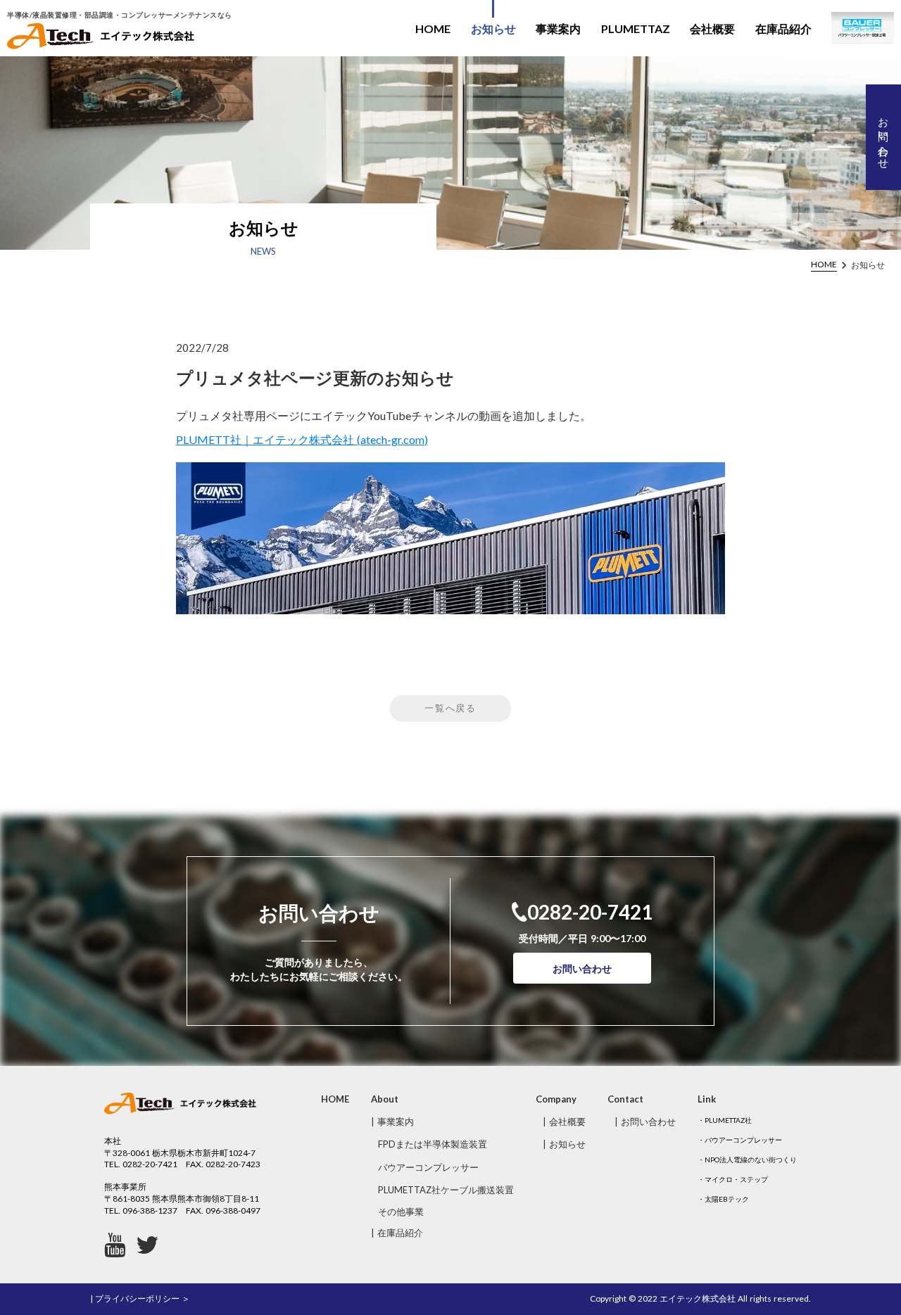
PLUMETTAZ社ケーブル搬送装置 (446, 1189)
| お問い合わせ (645, 1121)
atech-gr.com (392, 439)
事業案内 (558, 28)
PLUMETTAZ (635, 28)
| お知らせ (564, 1144)
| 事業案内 (392, 1121)
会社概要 (712, 28)
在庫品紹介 (783, 28)
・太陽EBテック (723, 1199)
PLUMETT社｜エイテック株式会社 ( (268, 439)
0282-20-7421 (590, 912)
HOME (432, 28)
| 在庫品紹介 (397, 1232)
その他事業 (401, 1211)
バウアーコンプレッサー (428, 1167)
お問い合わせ (582, 968)
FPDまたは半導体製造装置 (432, 1144)
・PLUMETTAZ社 (725, 1120)
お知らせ (493, 28)
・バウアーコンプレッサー (740, 1140)
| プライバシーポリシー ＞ (140, 1298)
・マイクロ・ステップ (733, 1179)
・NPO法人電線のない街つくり (747, 1159)
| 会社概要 (564, 1121)
